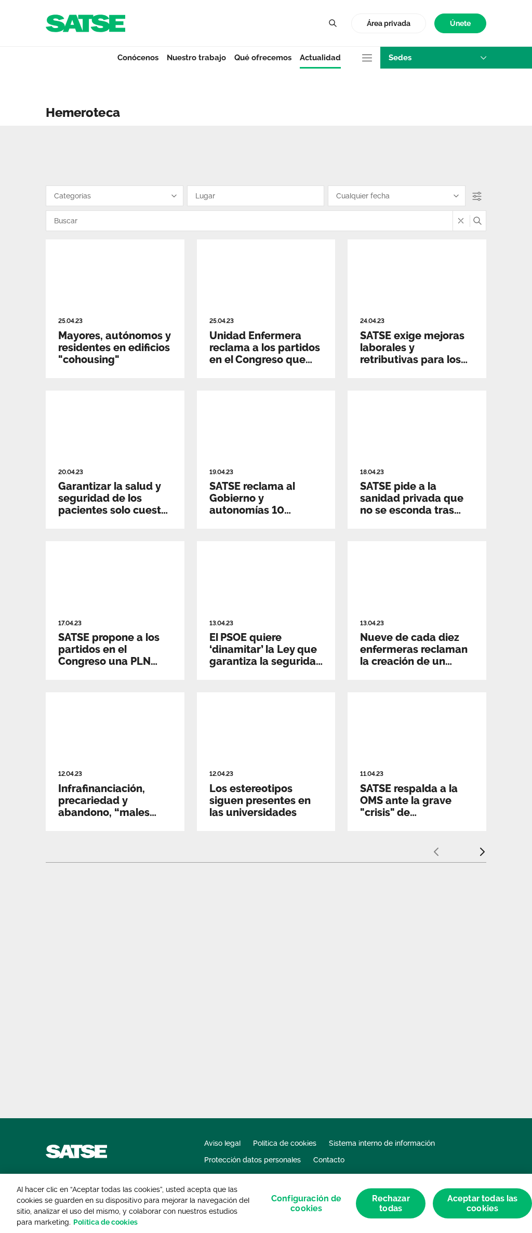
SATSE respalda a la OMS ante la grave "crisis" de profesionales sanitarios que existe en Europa (412, 818)
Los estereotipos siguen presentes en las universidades (260, 800)
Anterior (436, 847)
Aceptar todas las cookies (482, 1203)
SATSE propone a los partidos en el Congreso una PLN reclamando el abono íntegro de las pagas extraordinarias (110, 667)
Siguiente (482, 847)
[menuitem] (460, 24)
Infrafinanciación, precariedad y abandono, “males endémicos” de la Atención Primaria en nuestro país (110, 818)
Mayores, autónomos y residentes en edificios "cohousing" (114, 347)
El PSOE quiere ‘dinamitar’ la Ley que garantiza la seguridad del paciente (266, 655)
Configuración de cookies (306, 1203)
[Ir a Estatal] (85, 23)
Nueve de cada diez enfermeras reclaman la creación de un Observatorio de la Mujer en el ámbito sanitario (414, 667)
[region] (266, 1203)
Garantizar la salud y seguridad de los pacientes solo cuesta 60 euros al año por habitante (112, 510)
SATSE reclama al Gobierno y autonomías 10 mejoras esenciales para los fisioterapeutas (257, 516)
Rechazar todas (391, 1203)
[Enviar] (477, 221)
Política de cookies (105, 1222)
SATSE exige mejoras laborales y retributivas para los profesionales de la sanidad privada (412, 359)
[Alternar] (332, 23)
